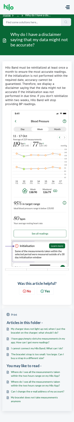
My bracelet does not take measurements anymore (34, 399)
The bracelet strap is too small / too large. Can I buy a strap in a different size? (37, 356)
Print (14, 314)
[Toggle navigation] (67, 7)
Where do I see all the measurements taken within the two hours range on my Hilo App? (35, 373)
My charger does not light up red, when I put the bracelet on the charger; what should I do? (38, 330)
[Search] (66, 22)
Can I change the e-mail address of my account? (37, 391)
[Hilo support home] (8, 7)
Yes (47, 291)
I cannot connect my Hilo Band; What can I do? (37, 348)
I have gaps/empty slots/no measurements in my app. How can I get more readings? (38, 340)
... (18, 15)
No (29, 291)
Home (7, 15)
